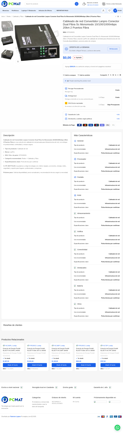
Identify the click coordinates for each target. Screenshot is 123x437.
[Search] (76, 4)
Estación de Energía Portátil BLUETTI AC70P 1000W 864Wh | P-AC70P (109, 350)
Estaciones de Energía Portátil (12, 353)
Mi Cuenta (76, 401)
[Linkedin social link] (115, 75)
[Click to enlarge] (18, 61)
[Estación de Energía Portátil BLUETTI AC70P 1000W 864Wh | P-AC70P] (110, 345)
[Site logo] (11, 4)
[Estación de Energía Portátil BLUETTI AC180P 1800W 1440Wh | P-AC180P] (61, 345)
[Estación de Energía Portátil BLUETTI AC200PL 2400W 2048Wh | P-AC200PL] (12, 345)
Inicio (3, 16)
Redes (9, 16)
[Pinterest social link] (113, 75)
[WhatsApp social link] (118, 75)
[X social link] (110, 75)
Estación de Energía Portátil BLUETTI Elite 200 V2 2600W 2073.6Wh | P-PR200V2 (36, 350)
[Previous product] (116, 16)
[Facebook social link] (108, 75)
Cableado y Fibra (18, 16)
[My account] (103, 10)
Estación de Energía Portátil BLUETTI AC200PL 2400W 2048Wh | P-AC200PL (11, 350)
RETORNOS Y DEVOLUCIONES (57, 402)
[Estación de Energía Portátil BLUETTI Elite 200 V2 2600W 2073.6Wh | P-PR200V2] (37, 345)
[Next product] (120, 16)
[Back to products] (118, 16)
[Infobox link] (12, 387)
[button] (117, 427)
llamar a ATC (92, 10)
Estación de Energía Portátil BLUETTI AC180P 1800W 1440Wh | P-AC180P (60, 350)
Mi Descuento (114, 49)
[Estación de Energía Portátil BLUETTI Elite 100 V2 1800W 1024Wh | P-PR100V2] (86, 345)
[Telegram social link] (120, 75)
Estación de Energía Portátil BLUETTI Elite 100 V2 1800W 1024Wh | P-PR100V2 (85, 350)
